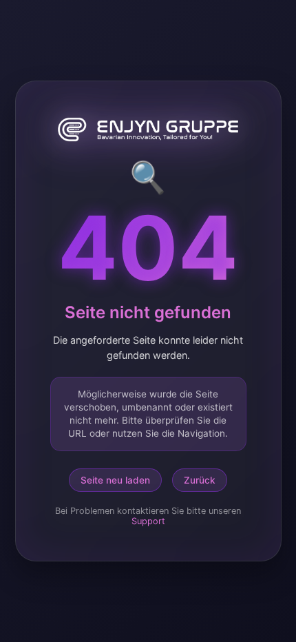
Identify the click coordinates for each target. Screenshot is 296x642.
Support (148, 521)
